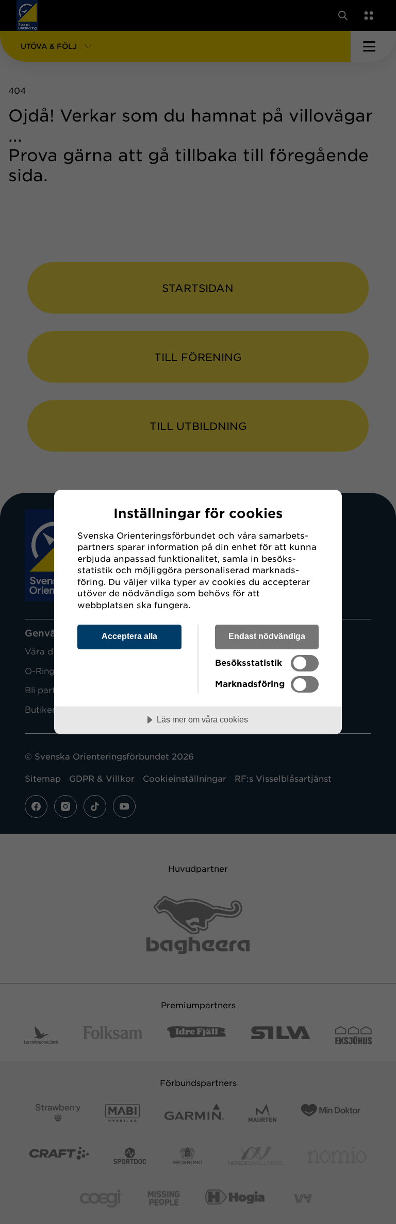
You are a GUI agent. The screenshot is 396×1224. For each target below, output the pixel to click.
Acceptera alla (129, 636)
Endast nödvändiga (266, 636)
